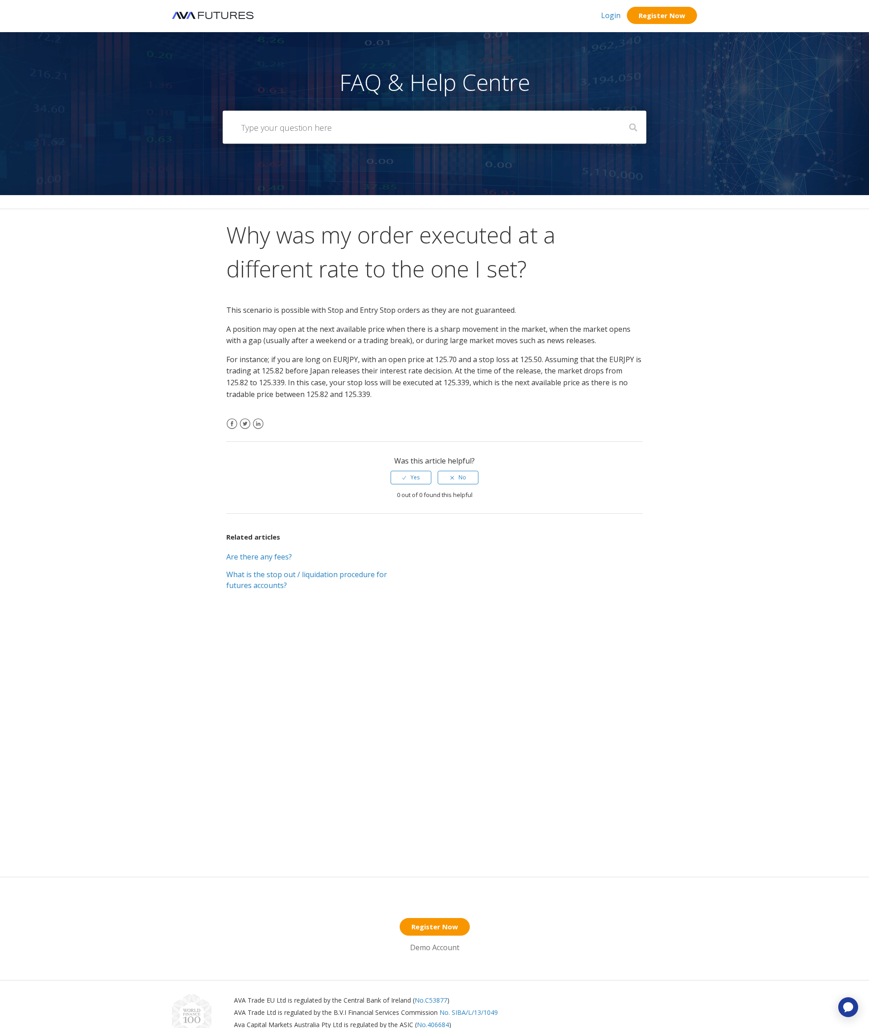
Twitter (245, 429)
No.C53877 (431, 1000)
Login (611, 15)
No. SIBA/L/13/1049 (468, 1012)
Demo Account (434, 947)
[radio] (411, 477)
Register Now (662, 15)
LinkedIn (258, 429)
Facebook (232, 429)
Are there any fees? (259, 557)
